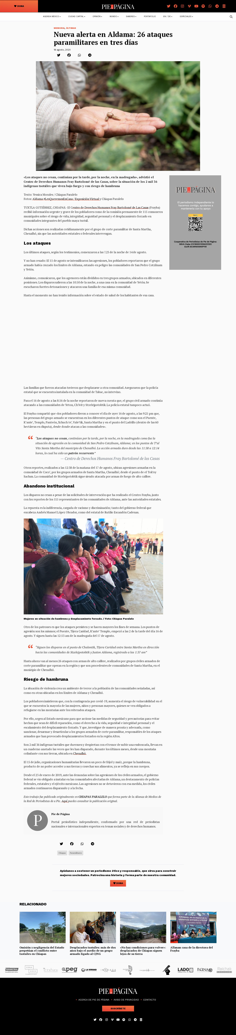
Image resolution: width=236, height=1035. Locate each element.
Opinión (97, 16)
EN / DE (167, 16)
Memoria (59, 28)
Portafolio (150, 16)
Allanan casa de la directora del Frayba (191, 949)
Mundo (113, 16)
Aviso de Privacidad (126, 999)
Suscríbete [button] (118, 1008)
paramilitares (76, 853)
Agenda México (51, 16)
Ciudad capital (76, 16)
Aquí (65, 801)
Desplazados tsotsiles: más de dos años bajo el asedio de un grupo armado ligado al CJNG (93, 951)
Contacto (149, 999)
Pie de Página (60, 814)
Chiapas (62, 853)
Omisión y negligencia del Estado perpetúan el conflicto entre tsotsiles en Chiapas (42, 951)
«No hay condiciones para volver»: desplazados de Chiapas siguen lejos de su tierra (143, 951)
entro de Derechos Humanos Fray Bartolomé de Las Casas (111, 207)
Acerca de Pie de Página (93, 999)
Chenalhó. (79, 753)
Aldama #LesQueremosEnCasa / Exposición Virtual (66, 199)
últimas (71, 28)
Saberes (130, 16)
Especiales (185, 16)
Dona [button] (20, 6)
